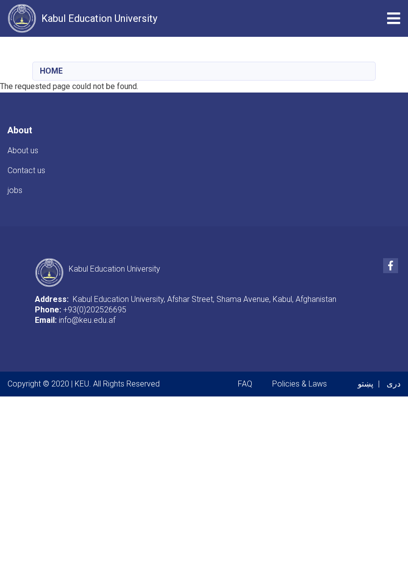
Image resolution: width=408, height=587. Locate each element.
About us (22, 150)
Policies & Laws (299, 384)
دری (394, 384)
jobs (14, 190)
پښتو (365, 384)
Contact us (26, 170)
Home (51, 71)
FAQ (245, 384)
